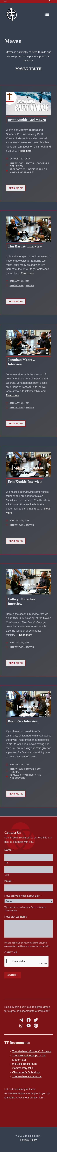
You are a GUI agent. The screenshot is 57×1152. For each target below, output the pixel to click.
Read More (16, 188)
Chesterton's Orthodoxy (26, 1072)
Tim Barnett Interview (25, 246)
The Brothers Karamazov (27, 1076)
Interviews (17, 163)
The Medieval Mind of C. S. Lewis (31, 1051)
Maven (30, 163)
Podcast (42, 163)
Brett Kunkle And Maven (27, 120)
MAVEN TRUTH (28, 69)
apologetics (18, 169)
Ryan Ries (28, 775)
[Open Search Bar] (49, 1)
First (7, 863)
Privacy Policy (28, 1139)
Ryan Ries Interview (23, 721)
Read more (24, 150)
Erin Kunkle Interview (25, 481)
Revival (14, 775)
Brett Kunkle (36, 169)
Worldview (16, 166)
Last (7, 875)
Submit (12, 975)
